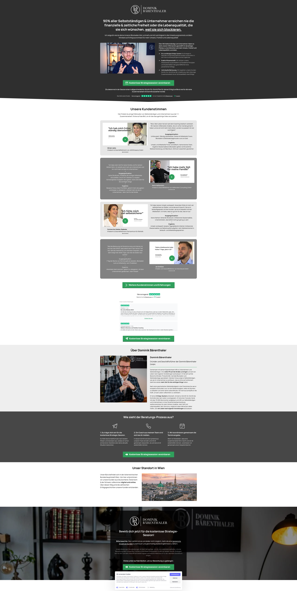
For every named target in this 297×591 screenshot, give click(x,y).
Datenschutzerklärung (175, 587)
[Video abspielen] (127, 58)
